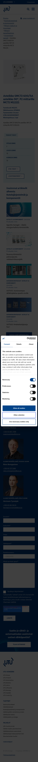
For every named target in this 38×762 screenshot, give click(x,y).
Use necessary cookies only (19, 422)
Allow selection (19, 415)
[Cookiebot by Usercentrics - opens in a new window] (27, 338)
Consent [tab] (7, 344)
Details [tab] (19, 344)
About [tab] (31, 344)
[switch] (33, 386)
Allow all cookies (19, 408)
